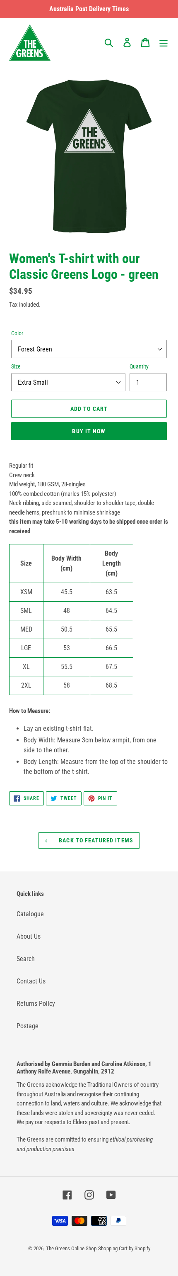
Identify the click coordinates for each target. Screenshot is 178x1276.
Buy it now (89, 431)
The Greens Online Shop (71, 1248)
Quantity (139, 366)
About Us (29, 936)
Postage (27, 1026)
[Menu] (163, 42)
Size (16, 366)
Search (26, 959)
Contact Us (31, 981)
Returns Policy (36, 1004)
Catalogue (30, 914)
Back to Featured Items (95, 840)
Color (17, 333)
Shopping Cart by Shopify (124, 1248)
